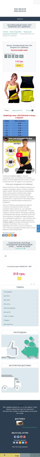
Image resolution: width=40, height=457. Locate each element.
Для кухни (7, 304)
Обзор (6, 110)
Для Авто (7, 296)
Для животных (8, 324)
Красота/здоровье (16, 32)
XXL (21, 56)
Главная (5, 32)
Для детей (7, 312)
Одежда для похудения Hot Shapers (17, 33)
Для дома (7, 300)
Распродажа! (8, 292)
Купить (19, 65)
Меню (19, 19)
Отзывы (29, 110)
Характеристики (17, 110)
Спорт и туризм (9, 316)
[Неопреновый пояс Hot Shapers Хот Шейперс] (19, 88)
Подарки (6, 320)
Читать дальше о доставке (29, 427)
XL (16, 56)
